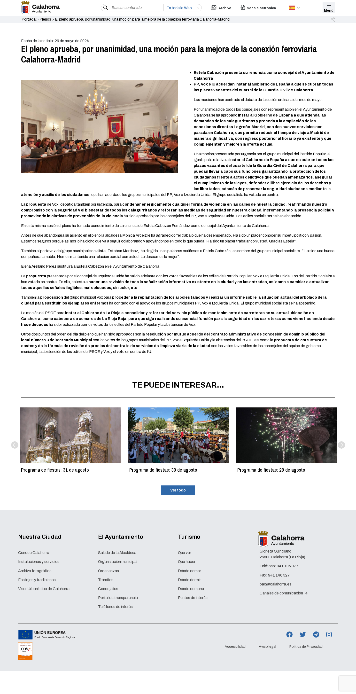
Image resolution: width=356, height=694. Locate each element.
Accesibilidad (235, 646)
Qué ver (184, 553)
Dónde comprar (191, 589)
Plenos (45, 19)
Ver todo (178, 490)
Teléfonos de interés (115, 607)
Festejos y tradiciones (37, 580)
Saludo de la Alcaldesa (117, 553)
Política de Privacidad (306, 646)
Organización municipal (117, 562)
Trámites (105, 580)
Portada (29, 19)
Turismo (189, 537)
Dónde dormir (189, 580)
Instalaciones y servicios (38, 562)
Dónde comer (189, 571)
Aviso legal (267, 646)
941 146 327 (279, 575)
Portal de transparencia (118, 598)
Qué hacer (186, 562)
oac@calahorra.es (275, 584)
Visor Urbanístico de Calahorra (44, 589)
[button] (333, 19)
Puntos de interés (193, 598)
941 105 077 (288, 566)
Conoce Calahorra (33, 553)
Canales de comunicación (282, 593)
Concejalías (108, 589)
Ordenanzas (108, 571)
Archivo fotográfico (35, 571)
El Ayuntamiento (120, 537)
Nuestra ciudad (40, 537)
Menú (328, 10)
